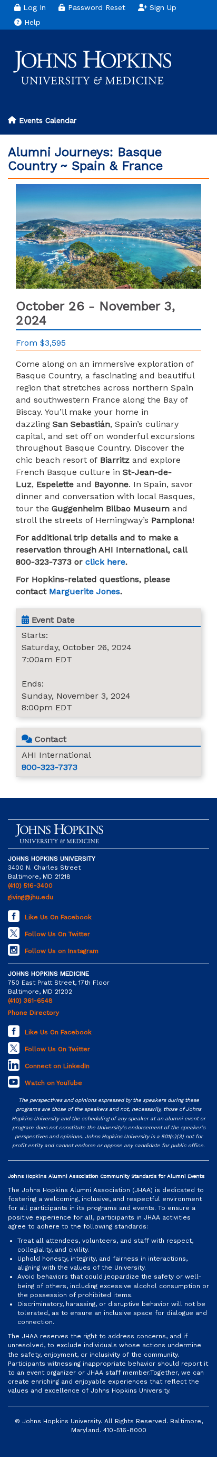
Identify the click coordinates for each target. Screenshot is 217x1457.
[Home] (92, 67)
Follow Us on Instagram (61, 951)
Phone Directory (33, 1012)
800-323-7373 (49, 767)
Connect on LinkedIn (57, 1066)
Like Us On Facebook (58, 917)
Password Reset (95, 7)
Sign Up (161, 7)
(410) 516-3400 (30, 885)
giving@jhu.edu (30, 897)
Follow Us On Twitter (57, 934)
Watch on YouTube (53, 1083)
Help (31, 22)
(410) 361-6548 (30, 1000)
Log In (33, 7)
